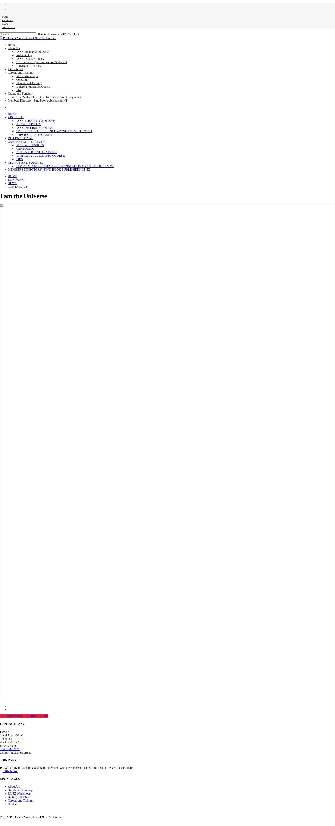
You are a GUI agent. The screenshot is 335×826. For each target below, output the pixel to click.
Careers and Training (27, 141)
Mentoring (25, 148)
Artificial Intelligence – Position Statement (54, 131)
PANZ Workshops (30, 145)
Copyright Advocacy (34, 134)
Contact (12, 804)
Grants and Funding (25, 162)
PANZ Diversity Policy (34, 127)
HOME (12, 176)
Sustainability (28, 124)
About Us (16, 117)
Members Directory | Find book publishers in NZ (49, 169)
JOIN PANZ (15, 179)
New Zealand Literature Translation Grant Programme (65, 166)
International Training (36, 152)
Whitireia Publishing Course (40, 155)
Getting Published (19, 797)
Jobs (19, 159)
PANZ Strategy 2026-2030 (35, 120)
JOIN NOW (10, 771)
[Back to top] (3, 823)
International (20, 138)
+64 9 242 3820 (10, 749)
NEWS (12, 183)
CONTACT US (18, 186)
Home (12, 113)
